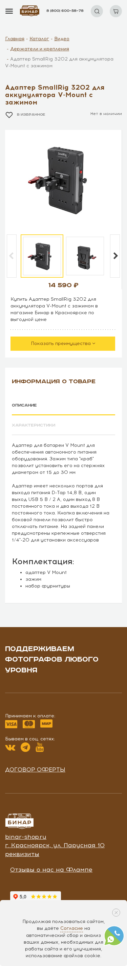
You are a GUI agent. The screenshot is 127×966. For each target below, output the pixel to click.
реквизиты (22, 854)
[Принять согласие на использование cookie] (116, 912)
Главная (14, 39)
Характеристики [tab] (33, 425)
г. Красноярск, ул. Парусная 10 (55, 845)
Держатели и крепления (39, 49)
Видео (61, 39)
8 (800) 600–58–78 (65, 11)
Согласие (71, 928)
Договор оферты (35, 769)
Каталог (39, 39)
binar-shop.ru (25, 837)
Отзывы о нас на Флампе (51, 869)
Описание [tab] (24, 405)
